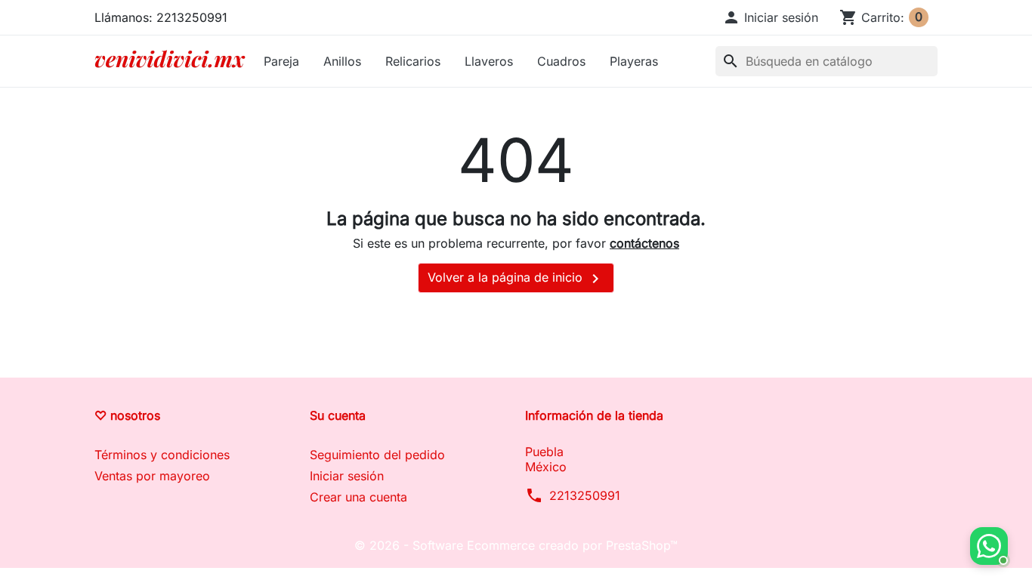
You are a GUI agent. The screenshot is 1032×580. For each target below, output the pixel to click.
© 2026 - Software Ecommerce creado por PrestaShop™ (516, 545)
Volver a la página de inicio (516, 279)
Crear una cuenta (358, 496)
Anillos (342, 61)
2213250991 (584, 495)
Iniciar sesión (347, 475)
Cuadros (561, 61)
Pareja (281, 61)
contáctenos (644, 243)
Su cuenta (338, 415)
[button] (770, 17)
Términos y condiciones (162, 454)
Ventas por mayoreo (152, 475)
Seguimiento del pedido (377, 454)
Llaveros (489, 61)
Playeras (634, 61)
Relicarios (412, 61)
